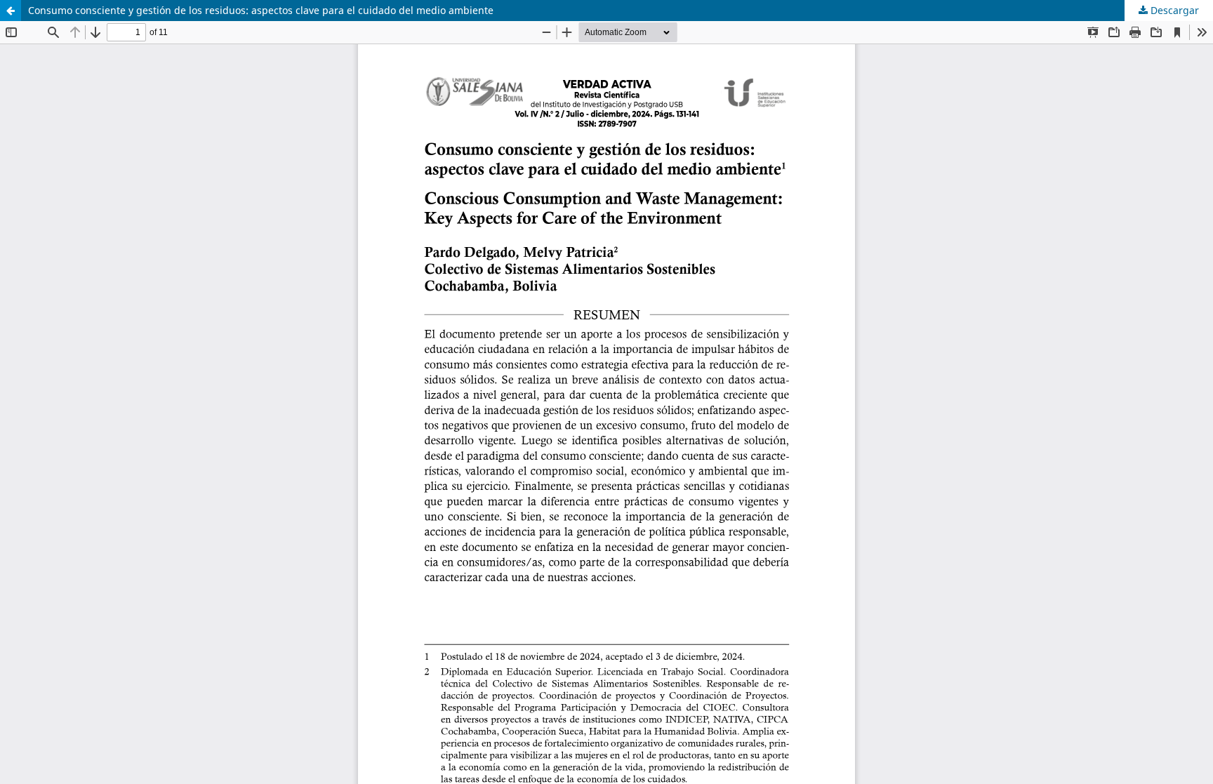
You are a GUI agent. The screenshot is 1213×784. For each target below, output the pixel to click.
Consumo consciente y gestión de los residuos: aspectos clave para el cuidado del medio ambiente (260, 10)
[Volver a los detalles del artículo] (10, 10)
